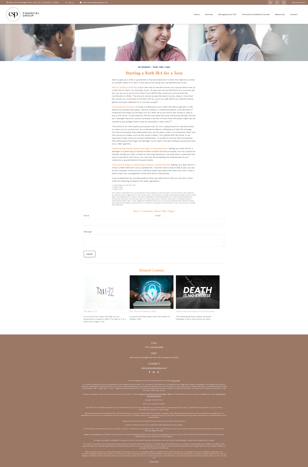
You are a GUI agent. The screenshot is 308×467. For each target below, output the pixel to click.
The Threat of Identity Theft (143, 312)
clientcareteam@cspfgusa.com (95, 2)
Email (157, 215)
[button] (197, 14)
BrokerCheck (175, 381)
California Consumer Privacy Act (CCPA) (152, 394)
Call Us (71, 2)
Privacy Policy (154, 461)
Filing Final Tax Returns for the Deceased (195, 312)
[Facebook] (277, 2)
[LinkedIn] (270, 2)
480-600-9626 (157, 347)
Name (86, 215)
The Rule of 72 (90, 312)
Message (88, 232)
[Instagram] (283, 2)
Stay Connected (298, 2)
